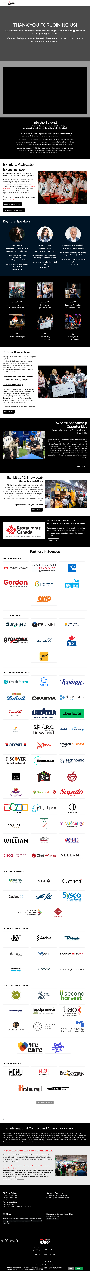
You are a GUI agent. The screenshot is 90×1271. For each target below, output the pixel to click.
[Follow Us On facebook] (8, 50)
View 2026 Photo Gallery (13, 210)
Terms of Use (40, 1265)
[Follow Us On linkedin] (13, 50)
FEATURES (53, 1249)
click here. (20, 1179)
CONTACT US (46, 1254)
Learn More (53, 540)
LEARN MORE (8, 411)
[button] (4, 3)
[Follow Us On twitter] (4, 50)
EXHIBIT (45, 1249)
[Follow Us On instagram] (17, 50)
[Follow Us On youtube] (21, 50)
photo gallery (13, 199)
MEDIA (55, 1254)
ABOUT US (36, 1254)
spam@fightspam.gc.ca (10, 1177)
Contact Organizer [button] (45, 1261)
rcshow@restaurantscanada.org (58, 1198)
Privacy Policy (49, 1265)
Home (36, 1249)
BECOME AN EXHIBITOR (12, 204)
